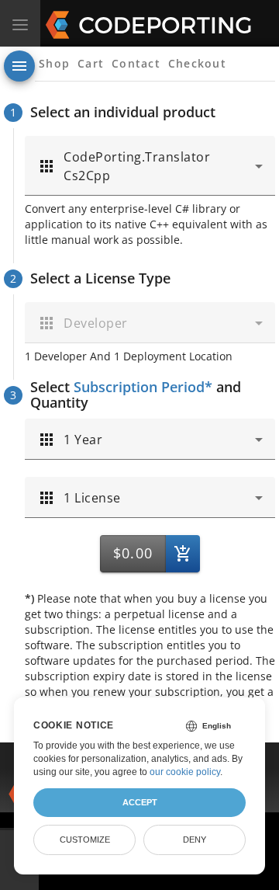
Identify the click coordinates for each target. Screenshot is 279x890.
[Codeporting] (116, 23)
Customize (85, 839)
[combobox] (150, 166)
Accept (139, 802)
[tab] (54, 64)
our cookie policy (185, 772)
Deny (194, 839)
